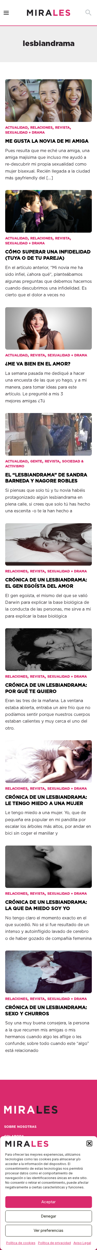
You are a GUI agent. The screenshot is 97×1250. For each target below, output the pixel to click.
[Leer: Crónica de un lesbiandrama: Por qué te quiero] (48, 646)
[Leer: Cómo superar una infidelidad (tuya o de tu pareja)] (48, 208)
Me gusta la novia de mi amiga (46, 141)
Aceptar (48, 1201)
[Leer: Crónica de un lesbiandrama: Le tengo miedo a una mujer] (48, 758)
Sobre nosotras (20, 1127)
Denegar (48, 1216)
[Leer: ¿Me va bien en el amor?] (48, 325)
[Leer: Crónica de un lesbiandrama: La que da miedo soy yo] (48, 863)
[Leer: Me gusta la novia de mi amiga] (48, 97)
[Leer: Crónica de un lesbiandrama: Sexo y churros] (48, 968)
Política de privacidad (54, 1243)
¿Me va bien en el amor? (37, 364)
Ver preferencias (48, 1230)
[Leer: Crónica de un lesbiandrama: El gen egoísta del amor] (48, 541)
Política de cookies (20, 1243)
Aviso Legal (82, 1243)
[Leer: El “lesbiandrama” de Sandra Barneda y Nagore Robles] (48, 430)
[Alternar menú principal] (6, 12)
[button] (89, 1143)
